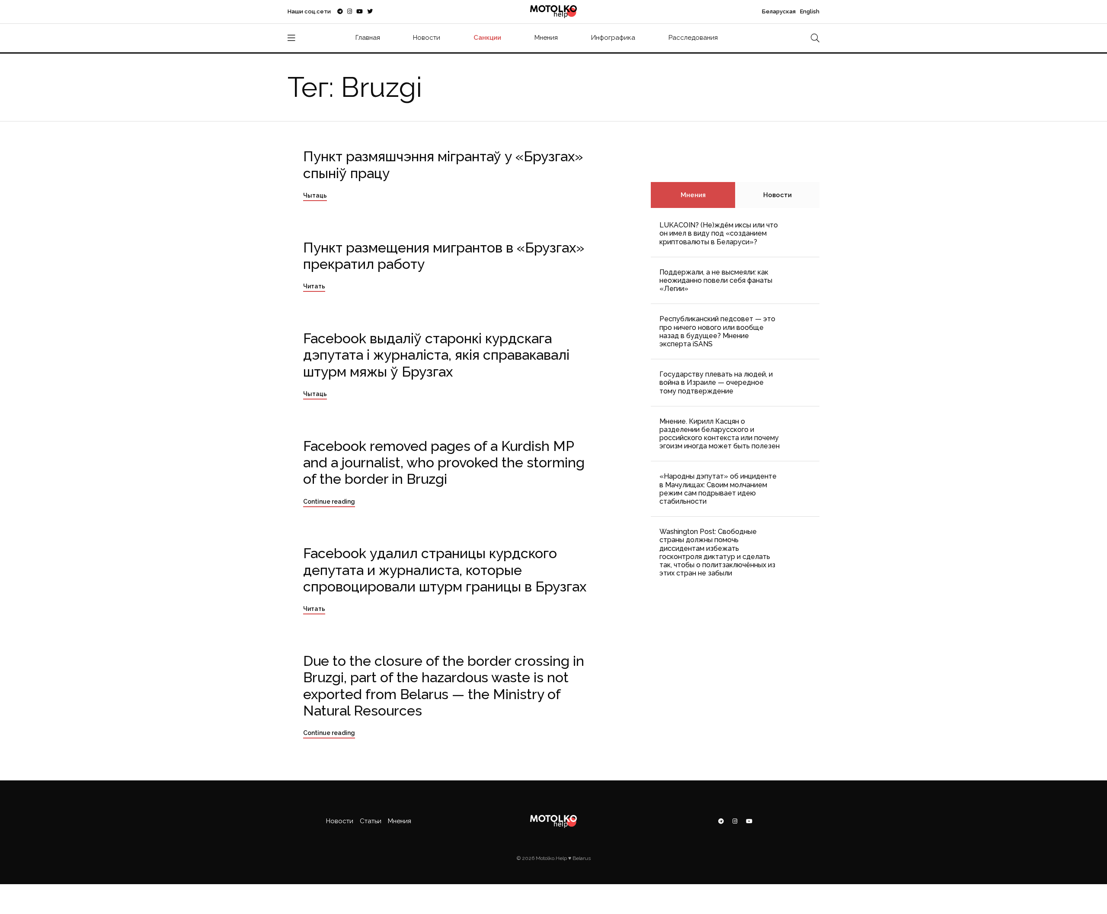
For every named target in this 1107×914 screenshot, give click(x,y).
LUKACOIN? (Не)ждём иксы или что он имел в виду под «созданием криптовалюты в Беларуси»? (718, 233)
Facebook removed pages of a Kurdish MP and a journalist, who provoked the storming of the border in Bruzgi (444, 462)
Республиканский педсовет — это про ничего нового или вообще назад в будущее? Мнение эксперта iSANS (717, 331)
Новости (426, 38)
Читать (314, 286)
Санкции (487, 38)
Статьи (370, 821)
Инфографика (613, 38)
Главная (367, 38)
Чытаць (315, 195)
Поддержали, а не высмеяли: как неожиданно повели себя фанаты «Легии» (715, 280)
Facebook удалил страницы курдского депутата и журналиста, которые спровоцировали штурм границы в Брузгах (444, 569)
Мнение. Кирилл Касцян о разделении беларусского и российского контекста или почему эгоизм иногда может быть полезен (719, 434)
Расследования (693, 38)
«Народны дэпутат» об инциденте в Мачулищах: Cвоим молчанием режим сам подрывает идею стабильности (718, 488)
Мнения (546, 38)
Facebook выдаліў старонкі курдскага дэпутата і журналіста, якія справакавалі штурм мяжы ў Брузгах (436, 355)
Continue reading (329, 501)
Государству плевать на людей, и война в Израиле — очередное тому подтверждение (716, 382)
